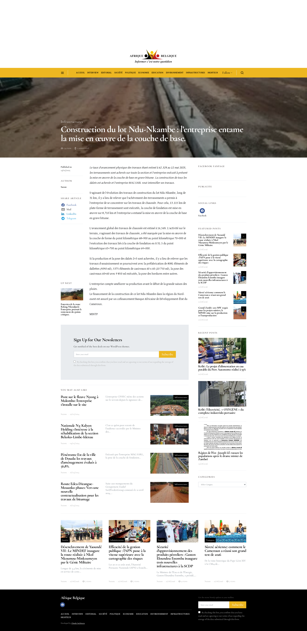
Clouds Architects (78, 623)
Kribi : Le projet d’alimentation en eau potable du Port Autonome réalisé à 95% (222, 367)
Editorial (106, 73)
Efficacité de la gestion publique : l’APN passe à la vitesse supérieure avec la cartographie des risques (213, 258)
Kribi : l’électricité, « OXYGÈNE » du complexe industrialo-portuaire (221, 411)
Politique (130, 73)
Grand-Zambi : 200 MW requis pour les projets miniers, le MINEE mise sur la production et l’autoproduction (213, 311)
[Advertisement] (96, 22)
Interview (92, 73)
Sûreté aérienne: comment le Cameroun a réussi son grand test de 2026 (212, 295)
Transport (210, 540)
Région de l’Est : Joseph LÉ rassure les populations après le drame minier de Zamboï (220, 456)
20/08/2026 (203, 319)
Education (157, 73)
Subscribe (167, 354)
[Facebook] (62, 604)
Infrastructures (195, 73)
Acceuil (80, 73)
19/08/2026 (203, 417)
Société (118, 73)
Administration (117, 540)
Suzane (64, 187)
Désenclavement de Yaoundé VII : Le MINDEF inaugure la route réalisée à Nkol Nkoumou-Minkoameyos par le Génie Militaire (213, 240)
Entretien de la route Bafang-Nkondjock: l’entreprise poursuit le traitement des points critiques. (71, 309)
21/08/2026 (203, 249)
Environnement (175, 73)
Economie (143, 73)
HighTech (213, 73)
